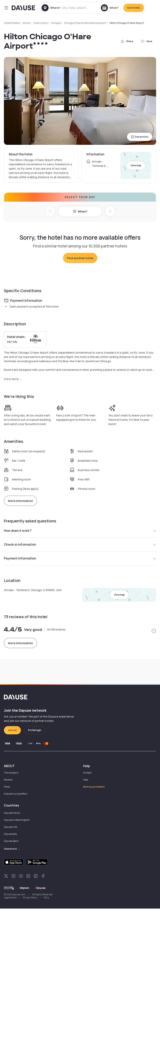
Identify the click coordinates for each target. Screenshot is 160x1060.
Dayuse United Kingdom (17, 820)
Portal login (34, 730)
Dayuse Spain (11, 841)
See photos (141, 136)
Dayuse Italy (10, 834)
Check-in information (20, 544)
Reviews (8, 779)
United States (12, 23)
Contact (87, 772)
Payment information (20, 558)
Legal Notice (10, 897)
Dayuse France (12, 813)
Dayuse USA (10, 827)
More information (20, 501)
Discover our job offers (15, 793)
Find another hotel (80, 258)
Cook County (40, 23)
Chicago (56, 23)
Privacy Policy (30, 897)
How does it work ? (18, 530)
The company (11, 772)
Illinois (26, 23)
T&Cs (46, 897)
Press (7, 786)
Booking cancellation (94, 786)
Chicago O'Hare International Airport (85, 23)
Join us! (12, 730)
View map (136, 165)
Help (85, 779)
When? (82, 211)
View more (11, 379)
